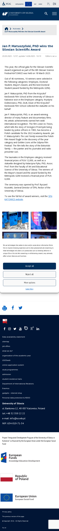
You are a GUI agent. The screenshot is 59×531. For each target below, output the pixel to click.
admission (6, 374)
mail (35, 4)
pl (48, 4)
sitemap (5, 341)
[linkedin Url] (37, 329)
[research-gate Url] (32, 328)
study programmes (10, 369)
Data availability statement (13, 337)
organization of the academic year (16, 355)
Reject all (29, 274)
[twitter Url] (14, 329)
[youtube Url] (20, 329)
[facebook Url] (4, 329)
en (54, 4)
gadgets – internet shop (12, 393)
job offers (6, 346)
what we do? (7, 351)
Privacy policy (6, 512)
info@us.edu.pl (17, 418)
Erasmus (5, 388)
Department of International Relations (18, 384)
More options (29, 282)
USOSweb (6, 360)
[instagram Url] (9, 329)
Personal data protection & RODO (16, 398)
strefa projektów (19, 4)
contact (40, 4)
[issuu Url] (26, 328)
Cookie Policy (29, 289)
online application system (13, 365)
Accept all (29, 266)
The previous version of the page (13, 516)
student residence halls (12, 379)
